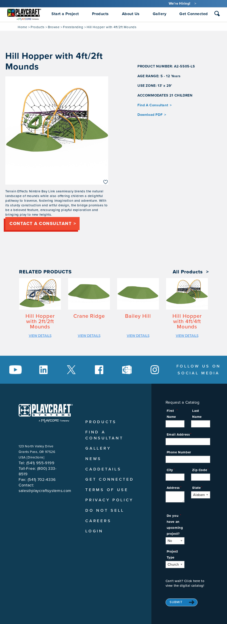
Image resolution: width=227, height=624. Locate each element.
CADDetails (103, 469)
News (93, 458)
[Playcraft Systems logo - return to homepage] (46, 413)
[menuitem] (24, 13)
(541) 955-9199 (40, 462)
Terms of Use (106, 489)
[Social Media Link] (15, 369)
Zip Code (199, 470)
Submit (176, 602)
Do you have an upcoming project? (175, 525)
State (196, 488)
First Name (171, 414)
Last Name (197, 414)
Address (173, 488)
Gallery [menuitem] (159, 13)
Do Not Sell (104, 510)
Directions (35, 457)
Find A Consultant (152, 105)
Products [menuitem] (100, 13)
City (170, 470)
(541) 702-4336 (42, 479)
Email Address (178, 434)
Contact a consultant (41, 223)
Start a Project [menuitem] (65, 13)
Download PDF (149, 115)
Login (94, 531)
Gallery (98, 448)
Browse (53, 27)
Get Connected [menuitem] (193, 13)
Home (22, 27)
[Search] (217, 13)
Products (37, 27)
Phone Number (179, 452)
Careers (98, 520)
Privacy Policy (109, 500)
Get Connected (109, 479)
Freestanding (73, 27)
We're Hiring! (179, 3)
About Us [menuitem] (131, 13)
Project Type (172, 554)
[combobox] (217, 14)
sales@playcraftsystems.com (45, 490)
